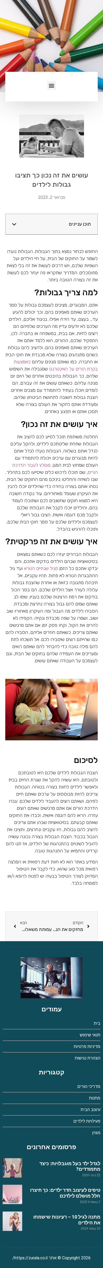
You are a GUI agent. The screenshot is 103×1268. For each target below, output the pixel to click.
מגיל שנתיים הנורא (41, 568)
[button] (51, 85)
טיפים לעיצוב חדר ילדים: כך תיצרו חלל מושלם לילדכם (65, 1193)
